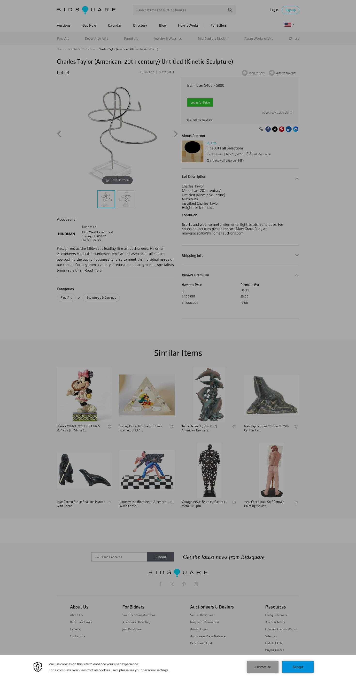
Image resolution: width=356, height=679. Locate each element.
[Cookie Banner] (178, 667)
